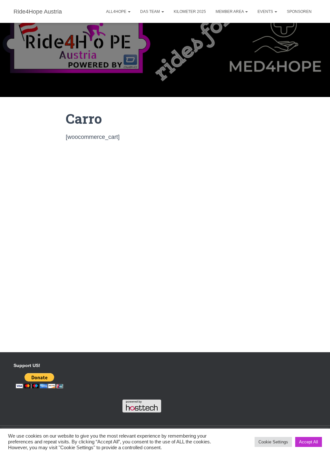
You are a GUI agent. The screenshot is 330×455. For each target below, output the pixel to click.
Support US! (27, 365)
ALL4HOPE (116, 11)
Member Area (230, 11)
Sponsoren (299, 11)
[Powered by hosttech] (141, 405)
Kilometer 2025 (190, 11)
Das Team (150, 11)
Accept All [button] (308, 442)
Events (265, 11)
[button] (129, 11)
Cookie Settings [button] (273, 442)
